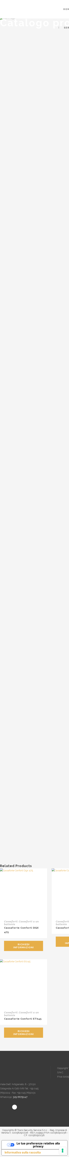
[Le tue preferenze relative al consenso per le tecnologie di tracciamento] (62, 1150)
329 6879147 (20, 1097)
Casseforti (11, 921)
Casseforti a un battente (21, 923)
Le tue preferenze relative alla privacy (38, 1144)
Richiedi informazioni (23, 946)
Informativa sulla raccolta (23, 1152)
